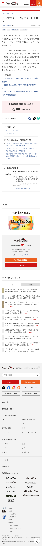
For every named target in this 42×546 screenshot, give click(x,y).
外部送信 (10, 531)
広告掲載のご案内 (11, 393)
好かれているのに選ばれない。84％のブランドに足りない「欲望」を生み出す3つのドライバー (22, 318)
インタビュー (6, 444)
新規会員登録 (22, 260)
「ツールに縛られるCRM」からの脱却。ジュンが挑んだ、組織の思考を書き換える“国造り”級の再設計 (22, 297)
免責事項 (10, 519)
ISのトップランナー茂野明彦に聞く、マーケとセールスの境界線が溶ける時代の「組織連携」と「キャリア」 (22, 304)
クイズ (24, 448)
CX (23, 424)
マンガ (4, 448)
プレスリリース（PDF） (13, 130)
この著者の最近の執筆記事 (21, 188)
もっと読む (7, 158)
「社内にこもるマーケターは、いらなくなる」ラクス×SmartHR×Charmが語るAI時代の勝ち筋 (22, 337)
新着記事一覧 (7, 408)
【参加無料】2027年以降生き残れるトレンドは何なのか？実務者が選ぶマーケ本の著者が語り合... (21, 155)
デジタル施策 (6, 428)
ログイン (22, 265)
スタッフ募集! (12, 514)
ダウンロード (15, 29)
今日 (11, 285)
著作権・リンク (12, 511)
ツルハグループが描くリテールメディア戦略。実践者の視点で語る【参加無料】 (21, 150)
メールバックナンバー (22, 255)
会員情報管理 (12, 517)
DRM (4, 29)
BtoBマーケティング (28, 419)
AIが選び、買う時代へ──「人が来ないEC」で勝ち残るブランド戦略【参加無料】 (21, 144)
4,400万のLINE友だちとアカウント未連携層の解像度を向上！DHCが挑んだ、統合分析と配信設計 (22, 324)
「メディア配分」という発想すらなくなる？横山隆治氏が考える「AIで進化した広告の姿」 (22, 344)
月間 (30, 285)
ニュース (5, 402)
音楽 (9, 29)
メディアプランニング (29, 432)
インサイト (5, 432)
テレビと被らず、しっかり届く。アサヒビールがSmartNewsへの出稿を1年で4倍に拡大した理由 (21, 290)
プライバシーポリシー (14, 528)
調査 (23, 444)
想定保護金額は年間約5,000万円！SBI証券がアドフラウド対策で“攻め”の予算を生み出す (22, 331)
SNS (23, 428)
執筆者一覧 (25, 452)
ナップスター (10, 133)
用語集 (4, 466)
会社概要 (10, 522)
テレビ (4, 424)
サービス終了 (24, 29)
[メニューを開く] (3, 3)
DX (3, 419)
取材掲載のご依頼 (31, 393)
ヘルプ (10, 508)
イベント (5, 460)
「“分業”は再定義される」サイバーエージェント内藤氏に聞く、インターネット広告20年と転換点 (22, 350)
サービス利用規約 (13, 525)
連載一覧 (5, 452)
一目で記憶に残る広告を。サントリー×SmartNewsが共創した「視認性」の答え (22, 312)
